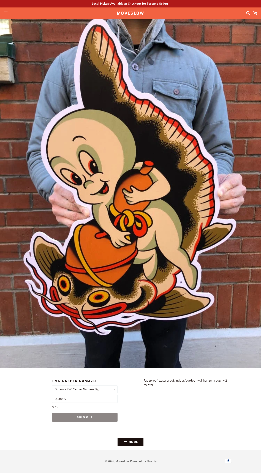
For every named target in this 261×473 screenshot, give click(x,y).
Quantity (60, 399)
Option (59, 389)
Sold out (85, 417)
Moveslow (130, 13)
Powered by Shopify (143, 461)
